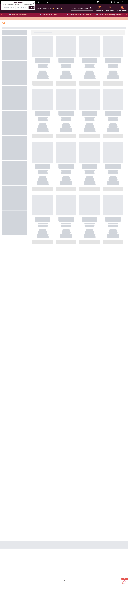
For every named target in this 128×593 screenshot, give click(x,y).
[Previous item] (2, 15)
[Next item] (126, 15)
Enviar (32, 7)
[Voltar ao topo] (124, 588)
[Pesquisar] (91, 8)
